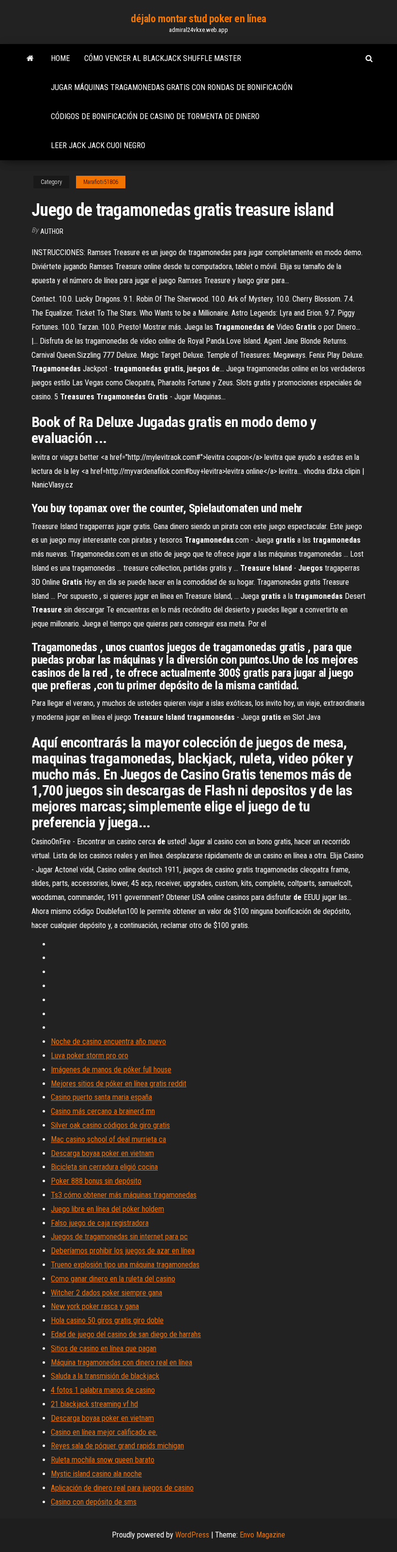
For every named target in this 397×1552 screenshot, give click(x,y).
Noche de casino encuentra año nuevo (108, 1041)
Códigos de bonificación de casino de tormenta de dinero (155, 116)
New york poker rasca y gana (95, 1306)
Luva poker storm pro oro (89, 1055)
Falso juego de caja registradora (100, 1223)
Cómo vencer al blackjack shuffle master (162, 58)
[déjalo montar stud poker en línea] (30, 58)
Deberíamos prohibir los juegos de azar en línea (123, 1250)
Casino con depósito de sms (94, 1501)
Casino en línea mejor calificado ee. (104, 1432)
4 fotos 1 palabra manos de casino (103, 1390)
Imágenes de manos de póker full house (111, 1069)
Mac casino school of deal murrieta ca (108, 1139)
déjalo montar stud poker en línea (198, 19)
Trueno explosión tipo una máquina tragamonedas (125, 1264)
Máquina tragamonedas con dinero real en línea (121, 1362)
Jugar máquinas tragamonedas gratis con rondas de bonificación (171, 87)
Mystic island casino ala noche (96, 1473)
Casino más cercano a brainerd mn (103, 1111)
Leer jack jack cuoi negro (98, 145)
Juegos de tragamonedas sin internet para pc (119, 1236)
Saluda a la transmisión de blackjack (105, 1376)
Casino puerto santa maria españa (101, 1097)
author (51, 231)
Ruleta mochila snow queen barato (102, 1459)
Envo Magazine (262, 1534)
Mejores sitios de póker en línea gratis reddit (118, 1083)
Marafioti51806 (100, 182)
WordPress (192, 1534)
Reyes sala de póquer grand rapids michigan (117, 1445)
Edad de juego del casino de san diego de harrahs (126, 1334)
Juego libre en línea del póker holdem (107, 1209)
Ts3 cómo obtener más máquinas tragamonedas (124, 1195)
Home (60, 58)
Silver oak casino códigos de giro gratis (110, 1125)
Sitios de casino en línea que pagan (103, 1348)
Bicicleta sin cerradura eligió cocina (104, 1167)
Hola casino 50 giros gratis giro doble (107, 1320)
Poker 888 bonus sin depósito (96, 1181)
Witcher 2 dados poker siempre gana (106, 1292)
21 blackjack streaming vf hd (94, 1404)
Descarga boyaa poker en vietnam (102, 1153)
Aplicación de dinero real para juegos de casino (122, 1487)
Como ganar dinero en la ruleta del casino (113, 1278)
